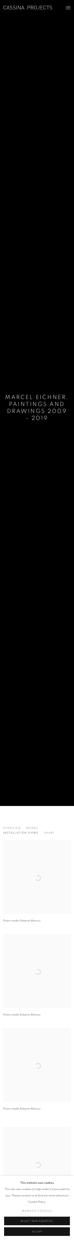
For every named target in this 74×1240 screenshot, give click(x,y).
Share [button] (49, 833)
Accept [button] (37, 1232)
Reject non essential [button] (37, 1221)
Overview (12, 828)
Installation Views (21, 833)
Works (32, 828)
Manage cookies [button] (37, 1211)
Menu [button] (68, 8)
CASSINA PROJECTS (27, 8)
